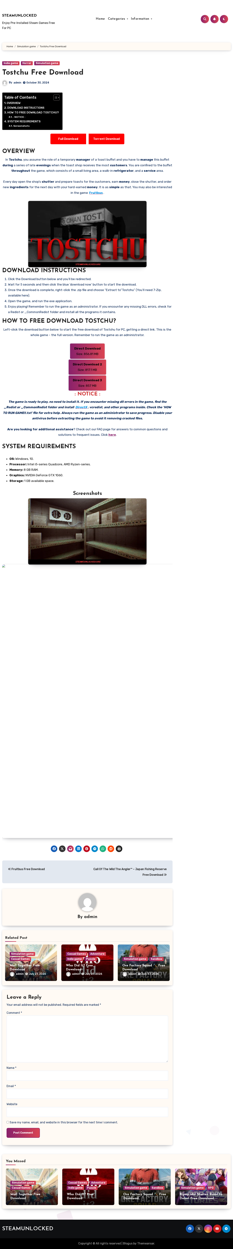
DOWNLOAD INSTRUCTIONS (25, 107)
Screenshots (21, 125)
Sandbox (156, 959)
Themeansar (145, 1243)
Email (11, 1086)
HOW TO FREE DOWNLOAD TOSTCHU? (33, 112)
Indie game (11, 63)
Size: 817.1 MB (87, 367)
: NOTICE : (19, 116)
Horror (26, 63)
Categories (117, 19)
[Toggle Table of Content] (55, 97)
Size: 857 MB (87, 382)
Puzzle (90, 959)
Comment (14, 1013)
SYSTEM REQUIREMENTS (24, 121)
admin (17, 82)
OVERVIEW (14, 103)
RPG (211, 1187)
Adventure (97, 953)
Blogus (128, 1243)
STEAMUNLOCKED (19, 16)
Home (100, 19)
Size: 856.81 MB (87, 351)
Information (140, 19)
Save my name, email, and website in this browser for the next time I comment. (64, 1122)
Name (11, 1068)
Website (12, 1104)
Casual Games (20, 959)
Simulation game (47, 63)
